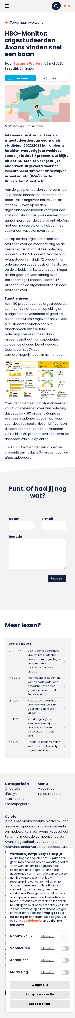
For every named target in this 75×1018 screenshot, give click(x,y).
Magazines (46, 788)
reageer (22, 78)
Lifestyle (11, 793)
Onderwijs (12, 788)
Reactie (15, 536)
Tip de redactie (49, 793)
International (15, 798)
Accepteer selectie (40, 994)
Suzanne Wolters (28, 63)
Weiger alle (40, 985)
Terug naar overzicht (26, 22)
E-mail (47, 518)
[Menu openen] (7, 6)
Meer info (48, 936)
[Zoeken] (56, 6)
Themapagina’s (17, 804)
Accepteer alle (40, 1004)
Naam (14, 518)
